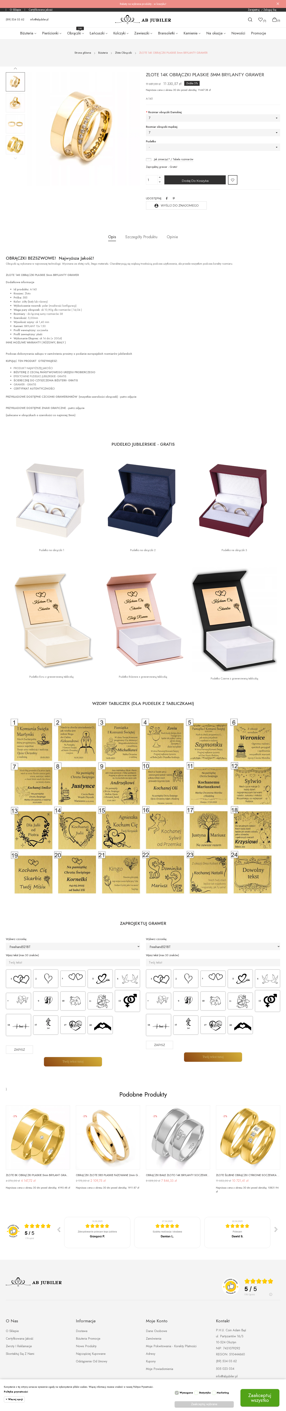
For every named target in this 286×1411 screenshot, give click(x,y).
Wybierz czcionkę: (16, 939)
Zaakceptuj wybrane (204, 1404)
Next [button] (15, 68)
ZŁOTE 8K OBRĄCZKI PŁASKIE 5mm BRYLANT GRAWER (38, 1175)
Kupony (151, 1361)
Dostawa (81, 1331)
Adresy (150, 1353)
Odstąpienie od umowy (91, 1361)
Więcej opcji (15, 1399)
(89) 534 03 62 (15, 19)
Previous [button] (15, 158)
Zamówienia (153, 1338)
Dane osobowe (156, 1331)
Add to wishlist (232, 180)
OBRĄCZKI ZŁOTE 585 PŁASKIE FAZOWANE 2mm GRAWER (108, 1175)
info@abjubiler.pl (39, 19)
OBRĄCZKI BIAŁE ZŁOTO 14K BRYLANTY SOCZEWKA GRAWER (178, 1175)
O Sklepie (15, 10)
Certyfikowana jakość (41, 10)
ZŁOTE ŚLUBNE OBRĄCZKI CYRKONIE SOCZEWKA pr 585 (248, 1175)
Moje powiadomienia (159, 1369)
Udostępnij (166, 198)
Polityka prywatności (16, 1391)
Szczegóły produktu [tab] (141, 237)
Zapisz (19, 1049)
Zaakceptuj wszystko (259, 1398)
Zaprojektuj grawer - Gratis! (161, 167)
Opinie (172, 237)
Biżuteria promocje (88, 1338)
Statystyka (205, 1392)
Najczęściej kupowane (91, 1353)
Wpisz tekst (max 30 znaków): (22, 955)
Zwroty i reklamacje (19, 1346)
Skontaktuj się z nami (20, 1353)
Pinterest (173, 198)
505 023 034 (225, 1368)
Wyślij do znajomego (176, 205)
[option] (15, 81)
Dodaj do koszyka (195, 181)
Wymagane (186, 1392)
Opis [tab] (112, 237)
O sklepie (12, 1331)
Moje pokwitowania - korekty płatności (171, 1346)
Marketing (223, 1392)
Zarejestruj (254, 10)
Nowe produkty (86, 1346)
